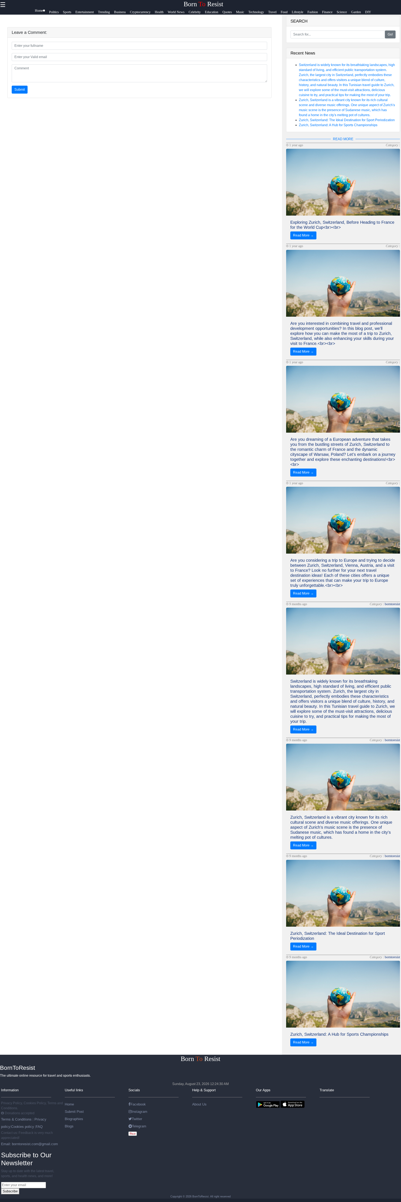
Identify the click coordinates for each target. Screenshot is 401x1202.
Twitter (137, 1119)
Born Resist (203, 4)
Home (69, 1104)
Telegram (139, 1126)
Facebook (138, 1104)
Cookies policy (22, 1126)
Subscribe (10, 1191)
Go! (390, 34)
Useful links (74, 1090)
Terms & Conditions (17, 1119)
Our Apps (263, 1090)
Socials (134, 1090)
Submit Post (74, 1111)
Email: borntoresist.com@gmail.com (29, 1144)
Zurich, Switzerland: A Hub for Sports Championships (338, 125)
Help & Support (204, 1090)
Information (10, 1090)
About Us (199, 1104)
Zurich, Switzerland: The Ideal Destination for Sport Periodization (347, 120)
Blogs (69, 1126)
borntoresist (392, 604)
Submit (19, 89)
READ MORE (343, 139)
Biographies (74, 1119)
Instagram (139, 1111)
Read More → (303, 235)
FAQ (39, 1126)
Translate (327, 1090)
